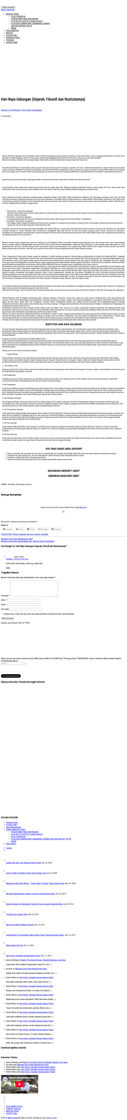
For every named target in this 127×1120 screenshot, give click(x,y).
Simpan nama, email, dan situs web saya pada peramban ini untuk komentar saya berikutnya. (39, 614)
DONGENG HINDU (13, 38)
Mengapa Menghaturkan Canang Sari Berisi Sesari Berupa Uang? (30, 894)
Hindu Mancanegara (13, 827)
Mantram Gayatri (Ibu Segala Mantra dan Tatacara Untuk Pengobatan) (27, 541)
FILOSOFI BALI (11, 35)
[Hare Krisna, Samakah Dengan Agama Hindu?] (9, 953)
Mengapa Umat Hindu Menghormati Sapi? (17, 539)
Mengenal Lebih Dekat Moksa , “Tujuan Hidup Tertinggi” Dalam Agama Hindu (35, 883)
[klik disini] (82, 507)
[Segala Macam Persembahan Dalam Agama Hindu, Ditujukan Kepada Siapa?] (9, 933)
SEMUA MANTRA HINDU (15, 829)
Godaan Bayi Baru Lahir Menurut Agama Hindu (23, 863)
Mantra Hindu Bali (7, 10)
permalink (44, 534)
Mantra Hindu (13, 1118)
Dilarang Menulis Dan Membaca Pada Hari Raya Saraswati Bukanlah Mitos (34, 904)
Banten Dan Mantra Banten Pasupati (20, 925)
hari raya (30, 534)
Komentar (5, 595)
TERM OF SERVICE (13, 1109)
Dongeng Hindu (12, 822)
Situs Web (5, 609)
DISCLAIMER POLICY (14, 1106)
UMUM (13, 28)
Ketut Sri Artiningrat (34, 110)
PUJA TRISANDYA (18, 16)
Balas (8, 568)
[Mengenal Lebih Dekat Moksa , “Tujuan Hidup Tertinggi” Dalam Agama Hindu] (9, 881)
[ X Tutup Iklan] (6, 116)
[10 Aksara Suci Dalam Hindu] (9, 912)
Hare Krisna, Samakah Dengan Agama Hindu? (23, 956)
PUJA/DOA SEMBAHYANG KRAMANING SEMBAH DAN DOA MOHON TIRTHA (30, 24)
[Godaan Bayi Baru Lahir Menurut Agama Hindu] (9, 860)
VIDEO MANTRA (12, 30)
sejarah (37, 534)
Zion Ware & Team (50, 1118)
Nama (4, 600)
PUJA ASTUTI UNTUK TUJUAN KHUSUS (27, 21)
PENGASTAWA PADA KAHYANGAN (24, 19)
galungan (22, 534)
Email (3, 604)
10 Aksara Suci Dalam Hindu (17, 914)
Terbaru (9, 848)
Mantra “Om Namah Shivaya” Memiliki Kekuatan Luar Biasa (43, 960)
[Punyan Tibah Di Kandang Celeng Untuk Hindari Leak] (9, 871)
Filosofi (15, 534)
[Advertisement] (63, 134)
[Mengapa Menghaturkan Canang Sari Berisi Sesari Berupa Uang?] (9, 891)
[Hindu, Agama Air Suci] (9, 943)
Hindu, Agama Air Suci (14, 945)
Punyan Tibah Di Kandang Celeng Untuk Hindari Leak (26, 873)
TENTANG (10, 40)
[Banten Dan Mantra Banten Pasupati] (9, 922)
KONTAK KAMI (11, 42)
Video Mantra (11, 844)
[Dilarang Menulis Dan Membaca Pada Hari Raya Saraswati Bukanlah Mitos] (9, 902)
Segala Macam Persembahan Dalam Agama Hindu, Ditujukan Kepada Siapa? (35, 935)
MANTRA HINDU (12, 14)
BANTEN (9, 33)
